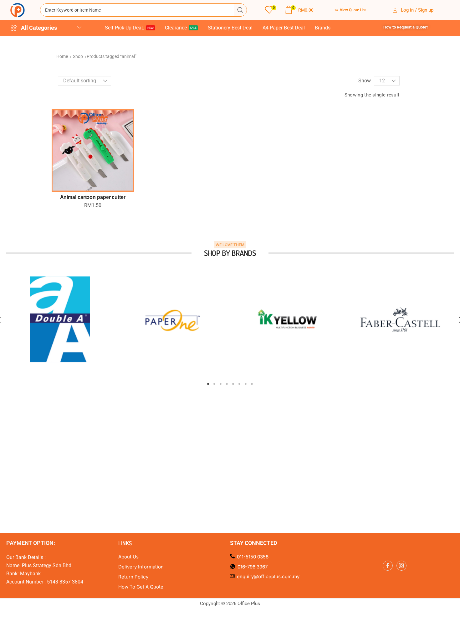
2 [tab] (214, 384)
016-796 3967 (253, 567)
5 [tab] (233, 384)
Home (62, 56)
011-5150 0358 (252, 557)
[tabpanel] (60, 319)
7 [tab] (246, 384)
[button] (271, 10)
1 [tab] (208, 384)
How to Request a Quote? (405, 27)
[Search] (240, 10)
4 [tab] (227, 384)
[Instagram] (401, 566)
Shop (78, 56)
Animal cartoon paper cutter (92, 197)
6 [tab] (239, 384)
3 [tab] (220, 384)
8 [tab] (252, 384)
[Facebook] (388, 566)
